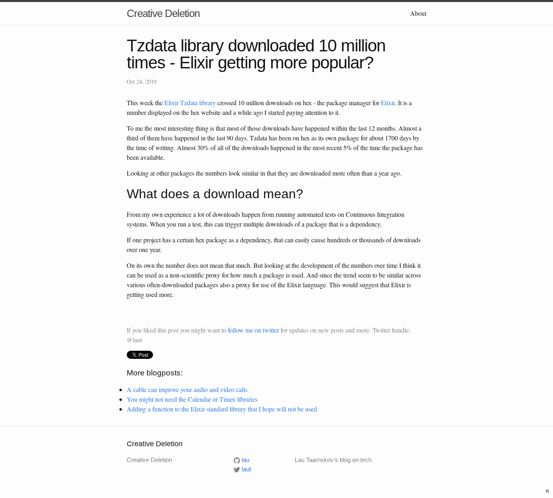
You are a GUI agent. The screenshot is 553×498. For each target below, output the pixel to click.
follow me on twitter (253, 330)
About (418, 13)
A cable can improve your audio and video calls (187, 389)
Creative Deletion (163, 13)
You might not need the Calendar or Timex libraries (192, 399)
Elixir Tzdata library (190, 102)
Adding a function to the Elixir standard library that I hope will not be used (222, 409)
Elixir (388, 102)
